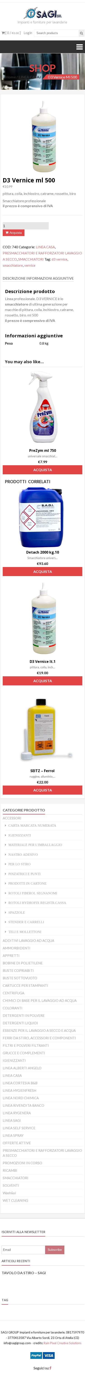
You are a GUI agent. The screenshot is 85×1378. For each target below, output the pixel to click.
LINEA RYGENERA (17, 1113)
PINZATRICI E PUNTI (24, 874)
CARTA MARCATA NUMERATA (32, 825)
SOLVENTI (11, 1185)
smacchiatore (13, 265)
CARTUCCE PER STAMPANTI (25, 985)
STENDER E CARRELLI (26, 922)
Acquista (16, 232)
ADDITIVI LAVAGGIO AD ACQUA (28, 940)
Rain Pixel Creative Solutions (62, 1343)
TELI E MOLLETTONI (24, 931)
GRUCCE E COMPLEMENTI (24, 1053)
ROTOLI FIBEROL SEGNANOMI (32, 893)
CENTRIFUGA (13, 993)
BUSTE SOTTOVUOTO (20, 978)
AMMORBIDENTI (16, 948)
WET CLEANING (15, 1200)
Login (28, 33)
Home (11, 77)
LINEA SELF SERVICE (19, 1128)
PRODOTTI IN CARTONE (27, 883)
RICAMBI (10, 1170)
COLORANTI (12, 1008)
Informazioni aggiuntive (50, 278)
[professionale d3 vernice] (42, 136)
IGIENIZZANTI (19, 835)
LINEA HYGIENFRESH (19, 1090)
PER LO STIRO (19, 864)
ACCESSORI (12, 818)
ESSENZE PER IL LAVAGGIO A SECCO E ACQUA (39, 1030)
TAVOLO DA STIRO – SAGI (24, 1273)
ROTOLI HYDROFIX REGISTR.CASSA (37, 902)
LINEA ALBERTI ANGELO (22, 1068)
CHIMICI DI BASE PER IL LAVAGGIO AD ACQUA (40, 1000)
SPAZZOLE (16, 912)
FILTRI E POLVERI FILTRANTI (26, 1045)
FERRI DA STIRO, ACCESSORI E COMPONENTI (39, 1038)
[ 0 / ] (13, 33)
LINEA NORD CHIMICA (21, 1098)
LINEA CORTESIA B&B (20, 1083)
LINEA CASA (29, 77)
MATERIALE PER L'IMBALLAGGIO (35, 844)
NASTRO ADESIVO (23, 854)
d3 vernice (59, 259)
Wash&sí (9, 1193)
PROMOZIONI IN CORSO (22, 1163)
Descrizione (14, 278)
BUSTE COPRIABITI (18, 970)
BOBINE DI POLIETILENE (23, 963)
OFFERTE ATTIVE (17, 1143)
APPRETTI (11, 955)
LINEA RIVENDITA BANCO (23, 1105)
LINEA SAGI (12, 1120)
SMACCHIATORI (31, 259)
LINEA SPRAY (13, 1135)
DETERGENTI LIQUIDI (20, 1023)
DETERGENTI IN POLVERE (24, 1015)
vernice (29, 265)
